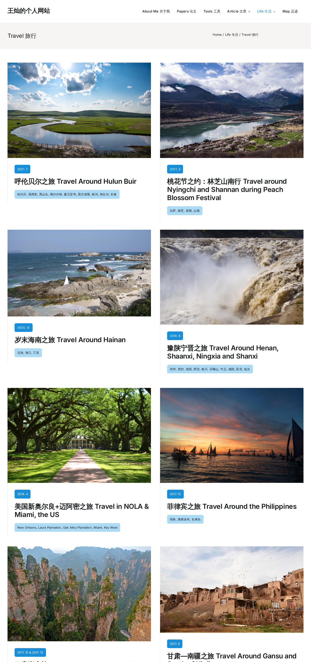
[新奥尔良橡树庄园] (79, 389)
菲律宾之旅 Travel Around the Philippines (231, 506)
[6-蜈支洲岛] (79, 231)
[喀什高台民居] (231, 548)
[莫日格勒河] (79, 64)
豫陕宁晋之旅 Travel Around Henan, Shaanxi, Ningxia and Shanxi (223, 352)
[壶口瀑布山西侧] (231, 231)
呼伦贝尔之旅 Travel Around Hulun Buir (76, 181)
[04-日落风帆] (231, 389)
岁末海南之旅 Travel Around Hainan (70, 340)
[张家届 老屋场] (79, 548)
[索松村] (231, 64)
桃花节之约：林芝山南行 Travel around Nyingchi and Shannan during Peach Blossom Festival (227, 189)
